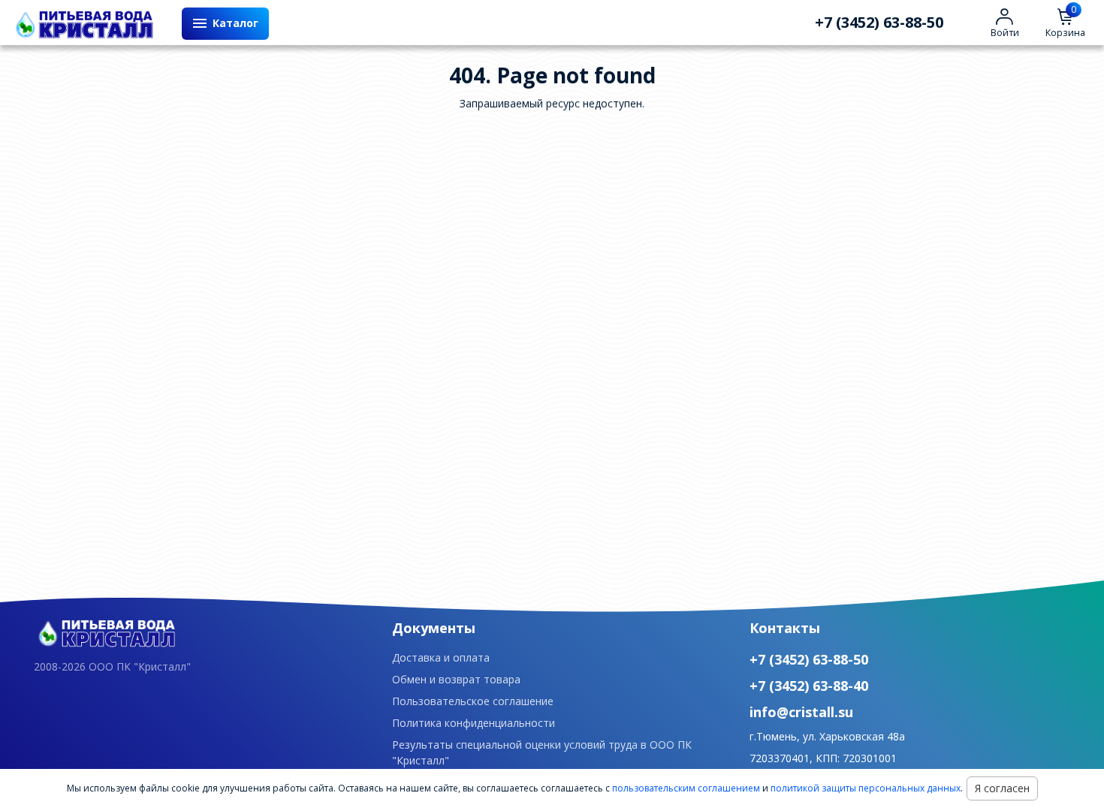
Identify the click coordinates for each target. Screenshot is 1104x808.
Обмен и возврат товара (456, 679)
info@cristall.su (801, 712)
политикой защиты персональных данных (866, 788)
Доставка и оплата (441, 657)
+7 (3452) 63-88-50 (879, 22)
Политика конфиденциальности (473, 723)
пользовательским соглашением (686, 788)
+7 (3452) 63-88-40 (809, 686)
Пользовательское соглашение (473, 701)
